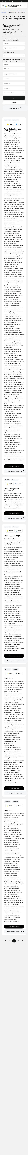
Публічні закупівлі (11, 10)
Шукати (14, 98)
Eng (5, 1)
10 (22, 940)
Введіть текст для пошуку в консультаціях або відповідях (11, 39)
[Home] (10, 6)
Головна (4, 10)
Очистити (14, 102)
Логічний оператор (8, 52)
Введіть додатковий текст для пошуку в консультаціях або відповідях (14, 60)
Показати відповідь (14, 466)
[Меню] (25, 6)
